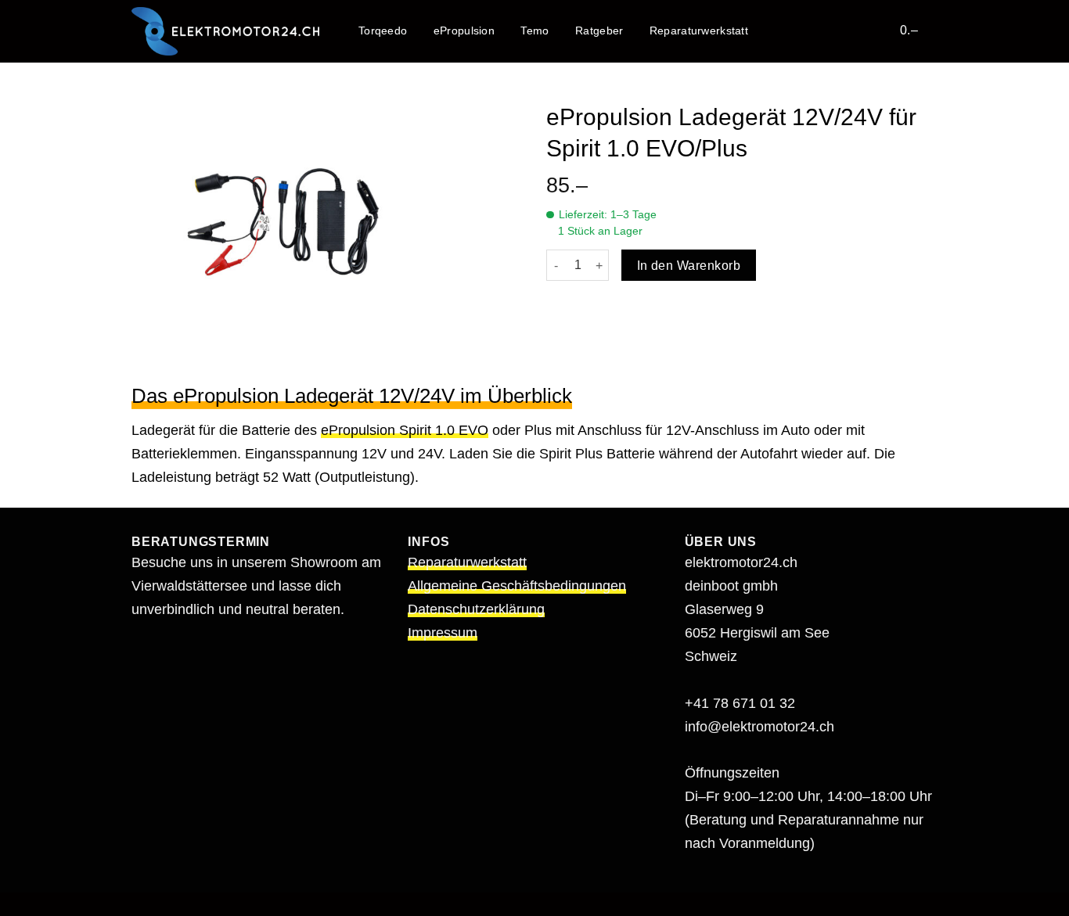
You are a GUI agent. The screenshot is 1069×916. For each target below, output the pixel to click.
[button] (878, 30)
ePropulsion (464, 30)
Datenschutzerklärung (476, 609)
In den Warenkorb (688, 265)
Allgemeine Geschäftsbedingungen (517, 586)
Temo (534, 30)
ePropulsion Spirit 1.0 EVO (404, 430)
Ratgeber (599, 30)
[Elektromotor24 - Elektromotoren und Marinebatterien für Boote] (225, 31)
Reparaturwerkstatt (699, 30)
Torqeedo (382, 30)
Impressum (442, 633)
